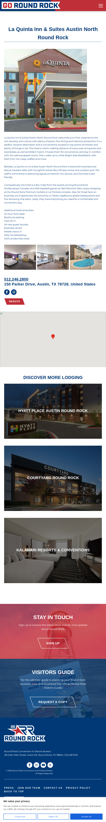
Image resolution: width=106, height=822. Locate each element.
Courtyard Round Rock (53, 477)
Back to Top (14, 791)
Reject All (53, 816)
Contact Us (53, 788)
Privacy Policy (78, 788)
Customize (20, 816)
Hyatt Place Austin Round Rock (53, 410)
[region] (53, 809)
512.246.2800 (16, 279)
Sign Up (53, 643)
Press (9, 788)
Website (14, 301)
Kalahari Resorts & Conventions (53, 550)
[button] (53, 336)
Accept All (86, 816)
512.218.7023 (71, 755)
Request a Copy (53, 702)
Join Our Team (28, 788)
